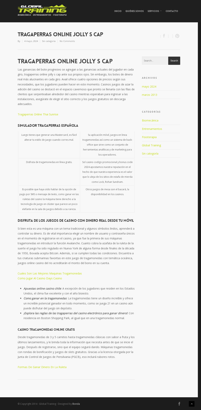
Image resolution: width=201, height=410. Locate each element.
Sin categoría (150, 153)
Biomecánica (150, 120)
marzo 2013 (149, 95)
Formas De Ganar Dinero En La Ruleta (42, 367)
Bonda (76, 403)
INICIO (118, 11)
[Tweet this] (170, 36)
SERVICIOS (153, 11)
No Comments (67, 41)
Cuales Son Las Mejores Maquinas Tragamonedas (50, 273)
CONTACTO (172, 11)
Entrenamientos (152, 129)
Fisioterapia (149, 137)
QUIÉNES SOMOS (134, 11)
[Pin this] (176, 36)
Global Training (151, 145)
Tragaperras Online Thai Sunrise (38, 114)
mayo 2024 (149, 86)
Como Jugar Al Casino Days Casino (40, 278)
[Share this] (164, 36)
